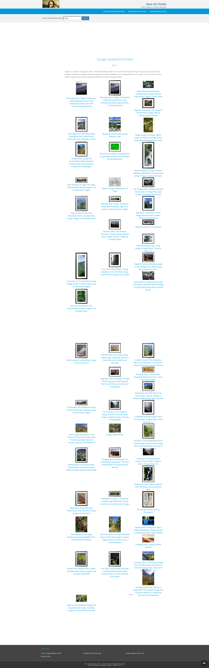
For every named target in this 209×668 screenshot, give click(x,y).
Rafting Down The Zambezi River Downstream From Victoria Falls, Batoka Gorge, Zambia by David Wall (81, 467)
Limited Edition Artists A (134, 653)
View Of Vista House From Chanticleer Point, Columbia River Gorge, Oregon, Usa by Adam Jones (81, 216)
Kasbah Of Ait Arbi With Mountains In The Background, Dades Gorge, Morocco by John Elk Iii (148, 267)
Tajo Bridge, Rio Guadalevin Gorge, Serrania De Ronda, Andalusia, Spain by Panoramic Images (81, 410)
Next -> (114, 65)
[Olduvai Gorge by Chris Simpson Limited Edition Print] (148, 222)
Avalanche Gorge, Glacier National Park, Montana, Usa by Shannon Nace (148, 487)
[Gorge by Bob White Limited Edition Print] (115, 428)
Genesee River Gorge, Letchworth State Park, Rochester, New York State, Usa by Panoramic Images (115, 206)
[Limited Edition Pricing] (50, 4)
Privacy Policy (45, 656)
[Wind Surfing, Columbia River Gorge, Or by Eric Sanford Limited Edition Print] (81, 350)
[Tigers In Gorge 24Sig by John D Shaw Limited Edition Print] (115, 182)
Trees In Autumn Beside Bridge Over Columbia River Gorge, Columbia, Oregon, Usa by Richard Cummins (81, 608)
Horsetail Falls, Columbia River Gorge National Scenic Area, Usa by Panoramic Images (148, 377)
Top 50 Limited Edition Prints (114, 11)
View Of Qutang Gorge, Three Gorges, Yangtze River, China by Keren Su (148, 248)
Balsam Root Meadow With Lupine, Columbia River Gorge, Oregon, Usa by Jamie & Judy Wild (81, 571)
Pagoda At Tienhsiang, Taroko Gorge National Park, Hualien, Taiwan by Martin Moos (148, 215)
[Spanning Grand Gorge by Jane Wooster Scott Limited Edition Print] (115, 124)
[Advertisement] (53, 59)
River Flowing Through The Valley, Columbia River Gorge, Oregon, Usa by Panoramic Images (81, 187)
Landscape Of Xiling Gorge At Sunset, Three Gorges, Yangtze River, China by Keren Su (148, 461)
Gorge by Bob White (115, 434)
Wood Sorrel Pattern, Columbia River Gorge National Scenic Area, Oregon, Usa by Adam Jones (115, 156)
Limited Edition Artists (158, 11)
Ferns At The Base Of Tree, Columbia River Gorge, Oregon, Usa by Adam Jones (81, 308)
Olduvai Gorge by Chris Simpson (148, 227)
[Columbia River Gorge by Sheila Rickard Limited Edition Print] (148, 538)
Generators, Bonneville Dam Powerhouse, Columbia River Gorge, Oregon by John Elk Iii (81, 511)
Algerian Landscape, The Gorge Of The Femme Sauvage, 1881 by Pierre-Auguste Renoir (148, 113)
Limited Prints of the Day (137, 11)
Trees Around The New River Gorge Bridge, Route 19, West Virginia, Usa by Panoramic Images (81, 284)
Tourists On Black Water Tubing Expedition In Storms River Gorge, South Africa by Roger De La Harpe (115, 272)
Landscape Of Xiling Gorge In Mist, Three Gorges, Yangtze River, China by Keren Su (148, 419)
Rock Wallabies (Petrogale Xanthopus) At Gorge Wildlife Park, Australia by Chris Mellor (81, 537)
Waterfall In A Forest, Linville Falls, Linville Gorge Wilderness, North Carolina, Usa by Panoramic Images (114, 501)
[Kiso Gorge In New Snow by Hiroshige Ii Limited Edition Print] (148, 499)
